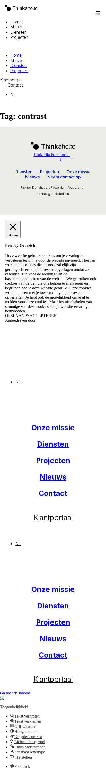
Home (16, 21)
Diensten (18, 32)
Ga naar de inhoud (15, 693)
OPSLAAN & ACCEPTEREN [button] (31, 315)
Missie (16, 27)
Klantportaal (53, 517)
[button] (53, 46)
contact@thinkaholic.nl (53, 194)
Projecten (19, 37)
